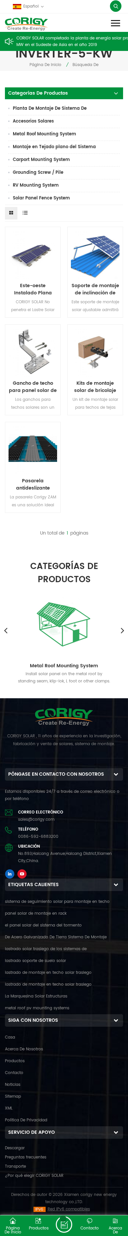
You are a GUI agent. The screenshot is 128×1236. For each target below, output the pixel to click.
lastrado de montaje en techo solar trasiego (48, 973)
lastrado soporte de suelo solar (35, 961)
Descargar (15, 1148)
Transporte (15, 1166)
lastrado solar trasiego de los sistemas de (46, 949)
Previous (5, 630)
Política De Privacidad (26, 1120)
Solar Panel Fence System (41, 198)
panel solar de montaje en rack (36, 913)
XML (8, 1108)
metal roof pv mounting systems (37, 1008)
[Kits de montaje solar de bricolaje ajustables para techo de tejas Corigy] (95, 352)
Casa (10, 1037)
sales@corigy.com (36, 819)
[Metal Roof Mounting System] (64, 622)
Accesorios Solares (33, 121)
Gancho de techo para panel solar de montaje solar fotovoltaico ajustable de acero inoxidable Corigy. (33, 387)
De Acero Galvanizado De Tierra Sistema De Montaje (56, 937)
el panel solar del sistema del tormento (43, 925)
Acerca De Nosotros (24, 1049)
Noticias (12, 1085)
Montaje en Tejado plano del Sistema (54, 147)
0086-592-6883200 (38, 837)
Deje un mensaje (64, 1224)
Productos (15, 1061)
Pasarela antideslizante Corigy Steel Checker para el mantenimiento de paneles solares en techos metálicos (33, 484)
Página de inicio (45, 65)
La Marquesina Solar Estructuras (36, 996)
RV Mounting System (36, 185)
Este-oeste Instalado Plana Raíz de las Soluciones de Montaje (33, 289)
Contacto (14, 1073)
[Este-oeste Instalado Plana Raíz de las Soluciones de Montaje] (33, 254)
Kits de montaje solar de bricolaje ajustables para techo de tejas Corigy (95, 387)
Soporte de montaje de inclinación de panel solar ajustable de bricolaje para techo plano (95, 289)
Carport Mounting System (41, 159)
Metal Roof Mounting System (44, 134)
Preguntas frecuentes (25, 1157)
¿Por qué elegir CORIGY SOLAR (34, 1176)
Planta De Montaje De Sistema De (50, 108)
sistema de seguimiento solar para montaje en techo (57, 902)
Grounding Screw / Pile (38, 172)
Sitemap (13, 1096)
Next (122, 630)
